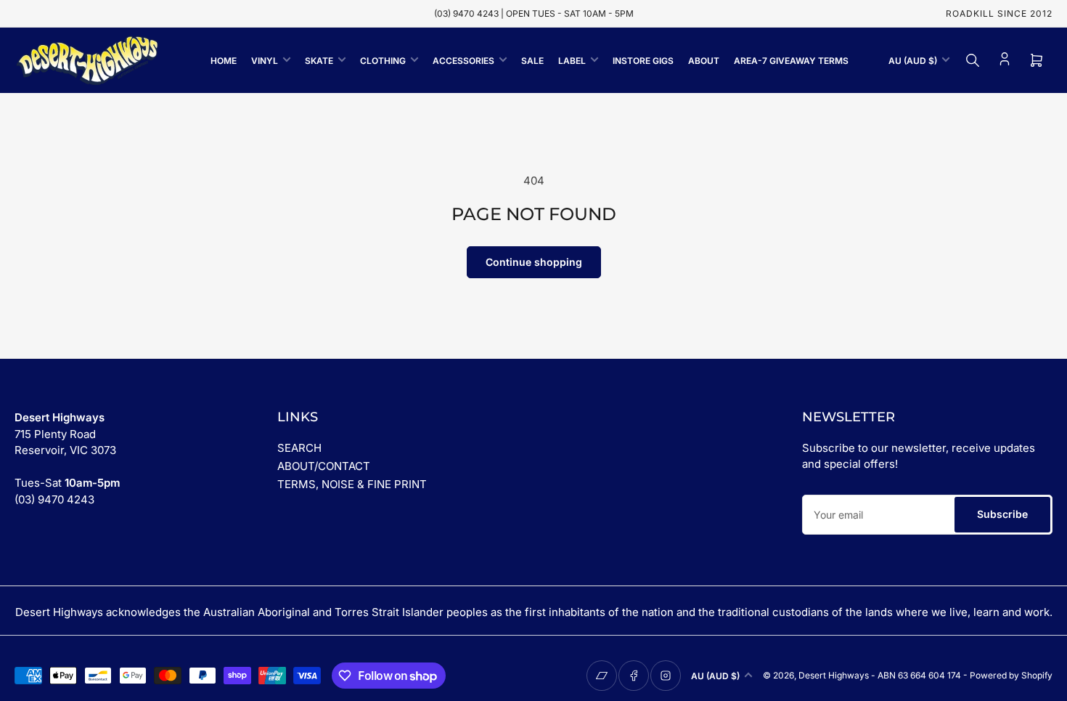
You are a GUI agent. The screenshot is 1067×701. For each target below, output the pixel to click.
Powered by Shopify (1011, 675)
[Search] (973, 60)
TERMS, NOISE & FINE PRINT (352, 484)
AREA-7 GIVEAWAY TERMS (791, 60)
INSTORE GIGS (643, 60)
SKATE (319, 60)
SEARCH (299, 448)
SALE (532, 60)
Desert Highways (833, 675)
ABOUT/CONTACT (323, 466)
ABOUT (703, 60)
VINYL (264, 60)
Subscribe (1002, 514)
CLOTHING (383, 60)
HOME (223, 60)
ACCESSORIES (463, 60)
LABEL (572, 60)
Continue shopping (534, 262)
